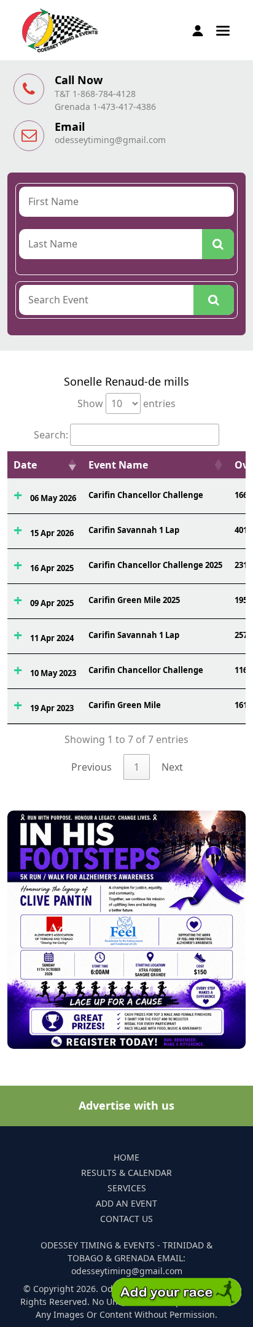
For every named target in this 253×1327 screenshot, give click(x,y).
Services (126, 1188)
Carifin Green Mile (124, 704)
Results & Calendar (126, 1172)
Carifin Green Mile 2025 (134, 599)
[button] (222, 29)
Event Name (118, 465)
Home (126, 1157)
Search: (51, 435)
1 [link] (136, 767)
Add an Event (126, 1203)
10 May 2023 (53, 673)
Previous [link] (91, 767)
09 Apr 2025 (52, 603)
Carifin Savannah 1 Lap (133, 529)
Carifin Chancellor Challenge (145, 494)
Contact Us (126, 1218)
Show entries (126, 403)
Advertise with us (126, 1105)
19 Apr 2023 (52, 708)
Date (25, 465)
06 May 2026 (53, 498)
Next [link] (172, 767)
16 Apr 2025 (52, 568)
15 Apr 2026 (52, 533)
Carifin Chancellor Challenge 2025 (155, 564)
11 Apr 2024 (52, 638)
